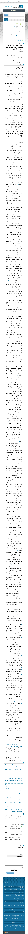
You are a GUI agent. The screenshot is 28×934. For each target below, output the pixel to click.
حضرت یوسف (20, 35)
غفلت (13, 34)
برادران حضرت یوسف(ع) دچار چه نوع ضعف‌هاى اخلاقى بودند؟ (13, 803)
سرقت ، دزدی (10, 29)
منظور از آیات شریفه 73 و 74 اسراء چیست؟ (13, 794)
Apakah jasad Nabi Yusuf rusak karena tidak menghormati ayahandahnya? (13, 839)
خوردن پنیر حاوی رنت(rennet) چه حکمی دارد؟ (14, 922)
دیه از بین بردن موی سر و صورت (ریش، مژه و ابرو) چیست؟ (14, 882)
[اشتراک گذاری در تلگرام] (18, 40)
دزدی (16, 34)
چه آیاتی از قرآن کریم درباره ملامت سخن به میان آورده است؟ (14, 901)
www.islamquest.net (8, 6)
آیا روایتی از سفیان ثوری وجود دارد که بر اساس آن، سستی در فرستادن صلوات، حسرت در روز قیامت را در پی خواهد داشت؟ (14, 911)
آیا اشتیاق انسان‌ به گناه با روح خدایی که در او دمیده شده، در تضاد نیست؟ (14, 906)
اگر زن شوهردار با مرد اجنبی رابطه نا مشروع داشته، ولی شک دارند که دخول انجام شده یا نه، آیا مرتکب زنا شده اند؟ (14, 927)
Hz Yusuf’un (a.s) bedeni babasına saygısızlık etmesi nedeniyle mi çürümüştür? (13, 832)
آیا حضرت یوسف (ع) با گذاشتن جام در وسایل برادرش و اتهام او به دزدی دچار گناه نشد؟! (13, 780)
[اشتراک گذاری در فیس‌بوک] (14, 40)
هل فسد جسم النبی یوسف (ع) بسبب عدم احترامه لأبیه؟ (13, 827)
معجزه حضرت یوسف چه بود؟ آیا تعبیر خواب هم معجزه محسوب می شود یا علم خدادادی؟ (13, 774)
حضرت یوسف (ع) (20, 29)
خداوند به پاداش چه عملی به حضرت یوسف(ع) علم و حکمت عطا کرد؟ (13, 810)
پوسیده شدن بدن (20, 36)
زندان (17, 35)
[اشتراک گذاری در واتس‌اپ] (22, 40)
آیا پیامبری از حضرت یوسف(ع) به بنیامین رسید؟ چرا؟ (13, 798)
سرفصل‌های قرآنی (12, 31)
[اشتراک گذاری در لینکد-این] (20, 40)
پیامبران (22, 32)
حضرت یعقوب (12, 35)
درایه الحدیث (13, 26)
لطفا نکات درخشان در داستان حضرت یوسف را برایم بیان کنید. (13, 770)
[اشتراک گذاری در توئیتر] (16, 40)
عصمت (9, 26)
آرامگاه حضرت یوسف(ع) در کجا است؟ (14, 806)
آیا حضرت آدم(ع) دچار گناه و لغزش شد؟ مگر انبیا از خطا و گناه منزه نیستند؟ (13, 765)
